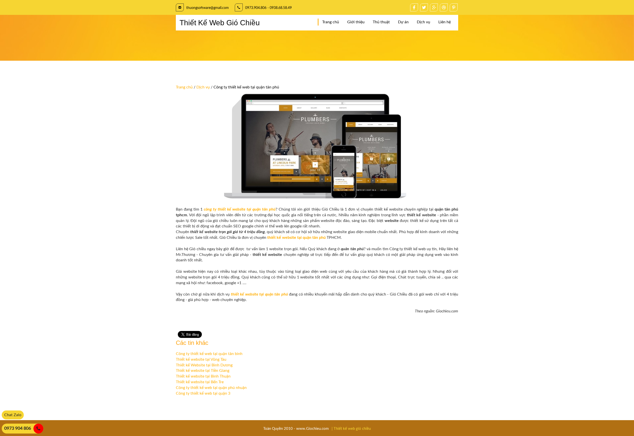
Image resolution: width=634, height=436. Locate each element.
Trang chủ (330, 22)
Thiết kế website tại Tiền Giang (202, 371)
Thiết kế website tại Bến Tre (200, 382)
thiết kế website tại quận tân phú (296, 238)
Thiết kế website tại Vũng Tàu (201, 359)
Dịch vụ (423, 22)
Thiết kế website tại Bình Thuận (203, 376)
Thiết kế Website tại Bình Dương (204, 365)
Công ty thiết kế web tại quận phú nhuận (211, 388)
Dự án (403, 22)
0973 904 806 (17, 428)
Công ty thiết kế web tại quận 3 (203, 393)
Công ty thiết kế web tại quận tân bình (209, 354)
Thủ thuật (381, 22)
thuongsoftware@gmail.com (207, 8)
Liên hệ (444, 22)
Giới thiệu (356, 22)
